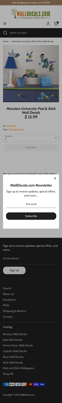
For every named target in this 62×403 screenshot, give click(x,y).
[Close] (55, 178)
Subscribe (31, 216)
